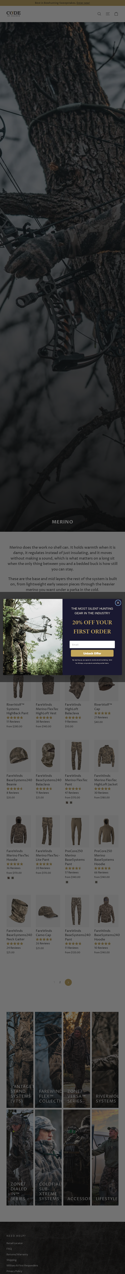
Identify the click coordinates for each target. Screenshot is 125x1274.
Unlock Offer (92, 653)
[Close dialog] (118, 602)
